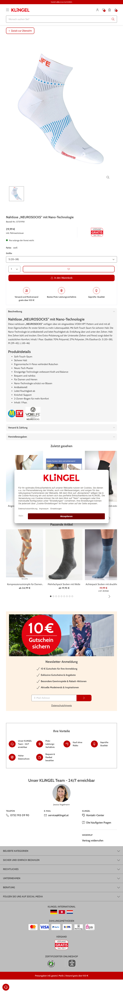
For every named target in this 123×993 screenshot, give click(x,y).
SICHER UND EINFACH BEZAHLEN (21, 860)
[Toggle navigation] (7, 9)
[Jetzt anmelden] (84, 698)
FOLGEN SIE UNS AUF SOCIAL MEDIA (23, 896)
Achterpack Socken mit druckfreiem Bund (103, 584)
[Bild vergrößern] (108, 177)
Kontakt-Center (95, 815)
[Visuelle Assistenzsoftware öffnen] (70, 963)
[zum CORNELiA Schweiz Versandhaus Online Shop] (62, 912)
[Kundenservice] (5, 987)
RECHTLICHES (10, 869)
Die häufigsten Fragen (98, 822)
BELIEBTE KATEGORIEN (15, 850)
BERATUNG (9, 887)
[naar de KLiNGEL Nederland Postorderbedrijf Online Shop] (70, 912)
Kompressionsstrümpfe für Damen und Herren (24, 584)
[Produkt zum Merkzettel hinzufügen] (69, 269)
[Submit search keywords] (113, 19)
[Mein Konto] (97, 9)
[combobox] (61, 19)
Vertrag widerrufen (92, 840)
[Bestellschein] (109, 9)
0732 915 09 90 (19, 815)
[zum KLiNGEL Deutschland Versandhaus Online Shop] (53, 912)
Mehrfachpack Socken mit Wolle (64, 584)
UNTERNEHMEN (11, 878)
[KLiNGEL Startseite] (20, 10)
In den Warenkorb (63, 277)
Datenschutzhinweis (61, 705)
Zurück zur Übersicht (21, 30)
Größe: (9, 253)
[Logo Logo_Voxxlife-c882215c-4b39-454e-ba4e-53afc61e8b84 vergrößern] (33, 413)
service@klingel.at (58, 815)
